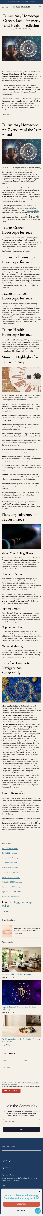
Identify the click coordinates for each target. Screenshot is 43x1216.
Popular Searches (7, 1168)
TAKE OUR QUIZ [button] (21, 1204)
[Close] (39, 1191)
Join (21, 1129)
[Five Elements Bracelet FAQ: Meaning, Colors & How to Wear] (21, 1026)
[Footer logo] (9, 1146)
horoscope (27, 902)
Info (3, 1154)
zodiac (5, 906)
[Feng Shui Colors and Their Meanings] (21, 959)
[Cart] (40, 7)
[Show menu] (3, 7)
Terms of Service (9, 1084)
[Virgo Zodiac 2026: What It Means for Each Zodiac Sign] (21, 992)
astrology (13, 902)
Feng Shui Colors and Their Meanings (16, 974)
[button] (38, 1211)
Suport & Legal (6, 1161)
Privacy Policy (35, 1083)
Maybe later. (21, 1210)
